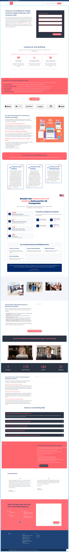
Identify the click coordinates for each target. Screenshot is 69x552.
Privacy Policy (38, 535)
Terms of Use (38, 536)
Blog (47, 3)
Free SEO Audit (43, 465)
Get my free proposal (34, 330)
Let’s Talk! (59, 3)
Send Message (56, 522)
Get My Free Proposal (57, 34)
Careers (51, 3)
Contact (37, 537)
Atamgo (7, 133)
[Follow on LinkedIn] (20, 522)
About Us (55, 3)
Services (44, 3)
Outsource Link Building (26, 22)
